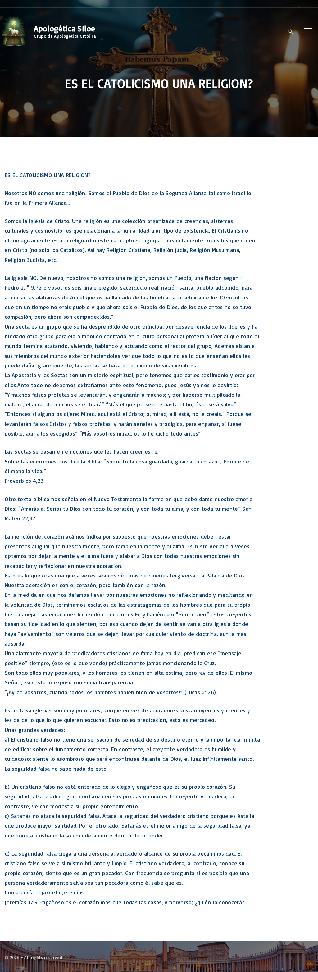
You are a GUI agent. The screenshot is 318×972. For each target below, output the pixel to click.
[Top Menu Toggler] (308, 31)
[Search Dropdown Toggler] (291, 31)
